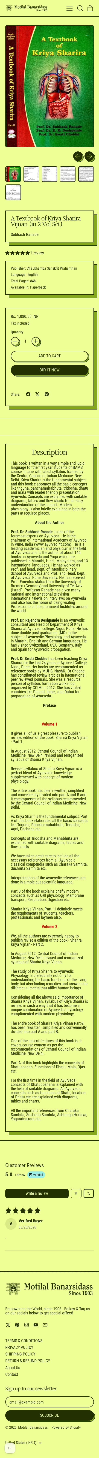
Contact (11, 1374)
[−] (15, 341)
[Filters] (76, 1193)
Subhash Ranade (24, 234)
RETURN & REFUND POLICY (27, 1360)
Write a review (37, 1193)
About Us (12, 1367)
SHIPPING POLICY (20, 1354)
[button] (80, 8)
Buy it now (50, 370)
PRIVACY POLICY (19, 1347)
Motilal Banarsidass (33, 1427)
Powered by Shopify (66, 1427)
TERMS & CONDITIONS (23, 1340)
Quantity (17, 332)
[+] (36, 341)
